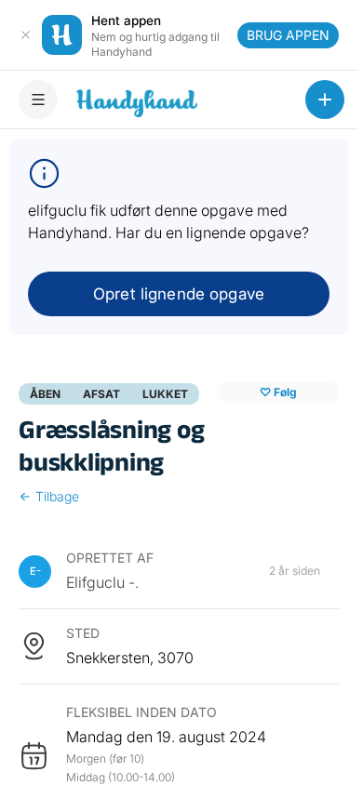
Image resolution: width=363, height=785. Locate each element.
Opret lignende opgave (178, 294)
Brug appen (288, 35)
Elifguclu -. (102, 582)
